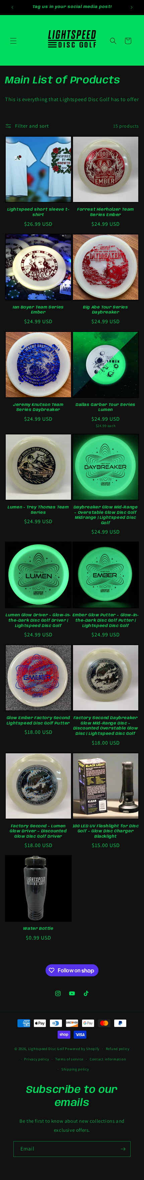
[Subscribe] (123, 1149)
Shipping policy (75, 1069)
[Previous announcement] (12, 7)
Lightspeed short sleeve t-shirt (38, 212)
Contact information (108, 1059)
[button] (13, 40)
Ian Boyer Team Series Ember (38, 310)
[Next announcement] (131, 7)
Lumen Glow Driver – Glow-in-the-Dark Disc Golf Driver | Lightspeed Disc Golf (38, 620)
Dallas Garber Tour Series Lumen (106, 407)
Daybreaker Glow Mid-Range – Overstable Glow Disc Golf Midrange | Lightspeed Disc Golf (106, 515)
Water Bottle (38, 928)
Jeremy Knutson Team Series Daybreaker (38, 407)
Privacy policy (36, 1059)
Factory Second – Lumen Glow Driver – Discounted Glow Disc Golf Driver (38, 831)
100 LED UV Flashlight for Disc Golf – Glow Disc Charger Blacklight (106, 831)
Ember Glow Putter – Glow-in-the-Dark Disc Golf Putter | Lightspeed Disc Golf (106, 620)
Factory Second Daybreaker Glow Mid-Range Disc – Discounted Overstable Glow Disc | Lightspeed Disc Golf (105, 726)
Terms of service (69, 1059)
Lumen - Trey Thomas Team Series (38, 510)
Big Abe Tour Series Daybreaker (105, 310)
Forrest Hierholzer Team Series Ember (105, 212)
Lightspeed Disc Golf (46, 1048)
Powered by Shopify (82, 1048)
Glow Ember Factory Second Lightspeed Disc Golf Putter (38, 720)
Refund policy (118, 1048)
